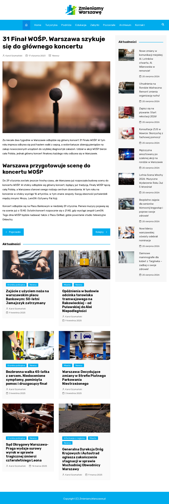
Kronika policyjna (16, 285)
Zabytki (94, 25)
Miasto (67, 285)
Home (37, 25)
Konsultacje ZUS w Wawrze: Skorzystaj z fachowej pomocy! (151, 133)
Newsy (55, 55)
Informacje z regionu (74, 438)
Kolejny (100, 232)
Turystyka (51, 25)
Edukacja (80, 25)
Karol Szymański (14, 55)
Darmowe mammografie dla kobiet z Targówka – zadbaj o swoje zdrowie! (150, 261)
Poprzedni (14, 232)
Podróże (66, 25)
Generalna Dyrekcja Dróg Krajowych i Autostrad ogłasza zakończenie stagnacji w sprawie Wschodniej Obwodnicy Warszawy (82, 459)
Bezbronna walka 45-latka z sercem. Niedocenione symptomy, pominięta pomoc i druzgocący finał (27, 378)
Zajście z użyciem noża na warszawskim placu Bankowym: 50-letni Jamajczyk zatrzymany (27, 297)
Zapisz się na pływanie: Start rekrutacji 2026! (148, 112)
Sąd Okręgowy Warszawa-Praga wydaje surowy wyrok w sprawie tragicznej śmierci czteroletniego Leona (27, 452)
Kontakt (140, 25)
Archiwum (125, 25)
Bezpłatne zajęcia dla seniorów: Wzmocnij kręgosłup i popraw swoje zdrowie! (151, 207)
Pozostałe (109, 25)
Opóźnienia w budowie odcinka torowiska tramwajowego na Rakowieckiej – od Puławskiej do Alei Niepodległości (80, 301)
